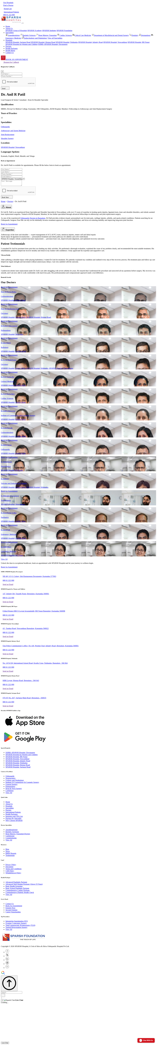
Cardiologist (10, 836)
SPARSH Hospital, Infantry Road (90, 42)
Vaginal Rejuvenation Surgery (16, 927)
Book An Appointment (9, 224)
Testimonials (10, 855)
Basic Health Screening (14, 886)
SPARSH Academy (34, 30)
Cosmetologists (11, 838)
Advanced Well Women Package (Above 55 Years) (24, 884)
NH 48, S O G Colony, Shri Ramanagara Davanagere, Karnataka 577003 (29, 576)
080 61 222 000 (8, 580)
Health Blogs (10, 50)
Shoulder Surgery (7, 138)
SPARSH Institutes (49, 30)
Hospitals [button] (9, 40)
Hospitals (9, 806)
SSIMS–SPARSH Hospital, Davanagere (52, 44)
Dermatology (146, 35)
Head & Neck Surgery (14, 788)
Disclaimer (9, 867)
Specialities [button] (10, 33)
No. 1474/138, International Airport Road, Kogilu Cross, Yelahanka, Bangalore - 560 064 (35, 663)
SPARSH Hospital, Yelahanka (67, 42)
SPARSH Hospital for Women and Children (22, 44)
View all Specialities (55, 38)
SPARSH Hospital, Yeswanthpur (115, 42)
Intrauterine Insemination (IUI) (17, 921)
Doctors (8, 46)
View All (4, 559)
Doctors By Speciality (13, 818)
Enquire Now (10, 908)
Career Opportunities (13, 912)
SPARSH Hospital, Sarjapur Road (18, 42)
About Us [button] (9, 28)
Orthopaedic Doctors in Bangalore (32, 218)
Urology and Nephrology (15, 780)
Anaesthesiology (14, 35)
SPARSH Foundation (64, 30)
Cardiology (10, 791)
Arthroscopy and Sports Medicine (13, 131)
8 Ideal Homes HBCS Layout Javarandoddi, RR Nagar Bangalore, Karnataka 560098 (34, 611)
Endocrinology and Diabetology (35, 38)
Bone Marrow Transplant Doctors (18, 834)
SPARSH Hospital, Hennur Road (43, 42)
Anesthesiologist (11, 830)
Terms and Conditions (13, 869)
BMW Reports (11, 853)
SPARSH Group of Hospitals (16, 30)
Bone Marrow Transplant (47, 35)
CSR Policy (10, 871)
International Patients (13, 812)
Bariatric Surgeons (12, 832)
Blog (7, 849)
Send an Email (8, 584)
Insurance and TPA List (14, 816)
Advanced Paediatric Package (16, 882)
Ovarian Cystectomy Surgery (16, 923)
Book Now (6, 197)
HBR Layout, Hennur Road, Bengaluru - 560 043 (21, 680)
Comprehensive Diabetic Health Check (20, 892)
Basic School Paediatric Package (17, 888)
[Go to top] (9, 983)
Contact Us (10, 53)
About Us (9, 804)
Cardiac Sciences (65, 35)
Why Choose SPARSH (14, 820)
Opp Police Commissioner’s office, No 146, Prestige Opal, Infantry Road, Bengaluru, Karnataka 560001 (41, 646)
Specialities (10, 808)
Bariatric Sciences (29, 35)
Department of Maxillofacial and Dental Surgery (111, 35)
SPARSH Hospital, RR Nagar (139, 42)
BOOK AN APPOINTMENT (17, 59)
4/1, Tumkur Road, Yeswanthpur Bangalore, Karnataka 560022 (26, 628)
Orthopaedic (5, 127)
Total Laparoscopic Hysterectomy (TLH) (20, 925)
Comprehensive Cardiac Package (18, 890)
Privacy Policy (11, 865)
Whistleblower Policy (13, 873)
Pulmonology (10, 786)
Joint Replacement (7, 135)
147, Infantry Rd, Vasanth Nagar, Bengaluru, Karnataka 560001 (26, 594)
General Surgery (11, 784)
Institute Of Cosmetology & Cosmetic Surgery (22, 782)
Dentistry (135, 35)
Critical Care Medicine (83, 35)
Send (4, 88)
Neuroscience (10, 778)
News (8, 851)
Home (8, 26)
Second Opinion (11, 910)
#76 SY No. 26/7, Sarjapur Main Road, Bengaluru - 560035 (24, 698)
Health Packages (12, 48)
